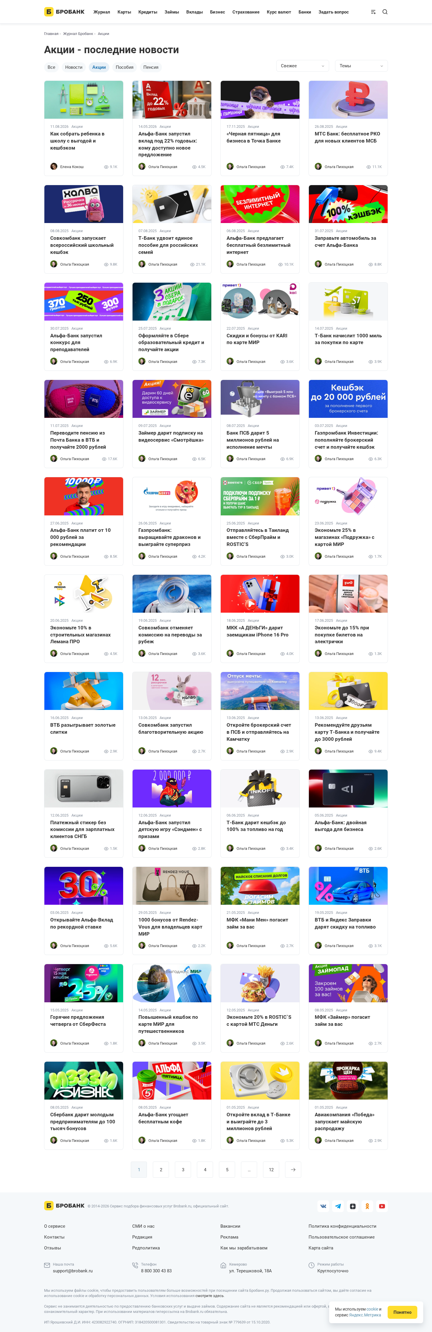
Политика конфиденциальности (342, 1226)
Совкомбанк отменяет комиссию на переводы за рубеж (170, 635)
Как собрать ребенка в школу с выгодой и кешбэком (77, 141)
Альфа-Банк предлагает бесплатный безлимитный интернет (259, 245)
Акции (77, 127)
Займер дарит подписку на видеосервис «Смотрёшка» (171, 436)
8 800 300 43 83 (156, 1271)
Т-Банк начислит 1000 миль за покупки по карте (348, 339)
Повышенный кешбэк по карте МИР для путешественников (168, 1024)
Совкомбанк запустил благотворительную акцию (170, 728)
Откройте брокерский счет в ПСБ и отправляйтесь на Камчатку (259, 732)
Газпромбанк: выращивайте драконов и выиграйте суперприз (169, 537)
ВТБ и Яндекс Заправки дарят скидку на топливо (345, 923)
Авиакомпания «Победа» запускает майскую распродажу (344, 1122)
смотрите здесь (209, 1296)
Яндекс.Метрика (365, 1315)
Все (51, 67)
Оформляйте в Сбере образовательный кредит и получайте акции (171, 343)
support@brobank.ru (73, 1271)
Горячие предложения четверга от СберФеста (78, 1020)
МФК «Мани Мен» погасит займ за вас (257, 923)
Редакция (142, 1237)
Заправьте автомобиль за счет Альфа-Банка (345, 241)
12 (271, 1169)
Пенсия (150, 67)
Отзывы (52, 1248)
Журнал (101, 12)
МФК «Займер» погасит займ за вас (342, 1020)
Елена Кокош (72, 167)
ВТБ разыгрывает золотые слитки (82, 728)
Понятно (402, 1312)
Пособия (124, 67)
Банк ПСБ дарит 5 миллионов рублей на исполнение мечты (253, 440)
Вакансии (230, 1226)
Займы (172, 12)
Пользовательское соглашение (342, 1237)
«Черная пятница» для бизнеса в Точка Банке (254, 137)
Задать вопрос (334, 12)
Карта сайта (321, 1248)
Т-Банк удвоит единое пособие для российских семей (168, 245)
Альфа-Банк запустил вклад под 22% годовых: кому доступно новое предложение (167, 144)
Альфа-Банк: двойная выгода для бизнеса (341, 826)
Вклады (194, 12)
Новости (73, 67)
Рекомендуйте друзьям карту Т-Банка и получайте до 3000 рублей (347, 732)
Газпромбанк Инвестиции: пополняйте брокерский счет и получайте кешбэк (346, 440)
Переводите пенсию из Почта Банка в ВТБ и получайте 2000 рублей (78, 440)
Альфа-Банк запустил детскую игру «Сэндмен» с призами (170, 830)
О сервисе (54, 1226)
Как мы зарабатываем (243, 1248)
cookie (372, 1309)
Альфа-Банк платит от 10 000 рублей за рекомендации (80, 537)
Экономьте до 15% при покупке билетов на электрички (342, 635)
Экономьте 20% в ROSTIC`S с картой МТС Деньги (259, 1020)
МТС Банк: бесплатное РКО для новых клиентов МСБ (347, 137)
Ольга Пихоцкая (162, 167)
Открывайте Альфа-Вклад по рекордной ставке (81, 923)
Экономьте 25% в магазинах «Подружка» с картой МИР (344, 537)
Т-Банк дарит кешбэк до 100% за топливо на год (256, 826)
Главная (51, 33)
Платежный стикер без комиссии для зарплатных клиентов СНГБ (82, 830)
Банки (305, 12)
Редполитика (146, 1248)
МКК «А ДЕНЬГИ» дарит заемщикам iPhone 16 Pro (258, 631)
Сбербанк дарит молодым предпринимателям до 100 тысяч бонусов (82, 1122)
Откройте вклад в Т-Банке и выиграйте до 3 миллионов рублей (258, 1122)
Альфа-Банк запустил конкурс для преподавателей (76, 343)
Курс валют (279, 12)
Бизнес (217, 12)
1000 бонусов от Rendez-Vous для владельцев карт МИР (170, 927)
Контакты (54, 1237)
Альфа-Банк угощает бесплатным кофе (163, 1118)
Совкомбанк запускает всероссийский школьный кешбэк (82, 245)
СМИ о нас (143, 1226)
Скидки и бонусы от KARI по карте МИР (257, 339)
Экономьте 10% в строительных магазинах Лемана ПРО (80, 635)
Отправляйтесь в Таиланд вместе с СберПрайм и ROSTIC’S (258, 537)
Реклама (229, 1237)
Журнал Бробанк (78, 33)
